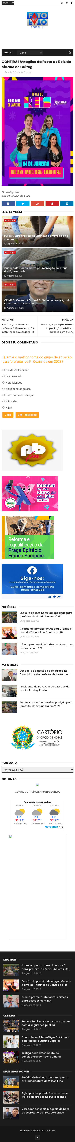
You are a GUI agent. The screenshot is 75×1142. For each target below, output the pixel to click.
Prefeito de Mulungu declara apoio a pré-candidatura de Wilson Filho (45, 1079)
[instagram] (61, 3)
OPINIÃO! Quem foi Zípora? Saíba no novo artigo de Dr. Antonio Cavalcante (37, 301)
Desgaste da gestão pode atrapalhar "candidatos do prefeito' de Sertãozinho (45, 672)
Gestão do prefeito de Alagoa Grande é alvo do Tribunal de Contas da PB (46, 630)
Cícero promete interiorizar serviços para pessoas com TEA (45, 998)
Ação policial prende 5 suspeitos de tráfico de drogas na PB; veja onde (45, 1095)
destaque (10, 220)
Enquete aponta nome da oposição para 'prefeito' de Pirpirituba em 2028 (46, 614)
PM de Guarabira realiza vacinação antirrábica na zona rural (36, 237)
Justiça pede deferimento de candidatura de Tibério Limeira (41, 1054)
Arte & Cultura (15, 72)
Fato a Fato (48, 1130)
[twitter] (67, 3)
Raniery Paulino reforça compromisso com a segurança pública (46, 1023)
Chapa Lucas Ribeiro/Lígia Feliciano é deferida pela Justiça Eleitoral (45, 1039)
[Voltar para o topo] (37, 1137)
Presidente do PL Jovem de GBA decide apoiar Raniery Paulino (44, 688)
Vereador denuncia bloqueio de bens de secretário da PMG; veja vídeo (45, 1110)
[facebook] (71, 3)
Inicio (8, 52)
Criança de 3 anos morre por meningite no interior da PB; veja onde (36, 269)
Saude (27, 72)
